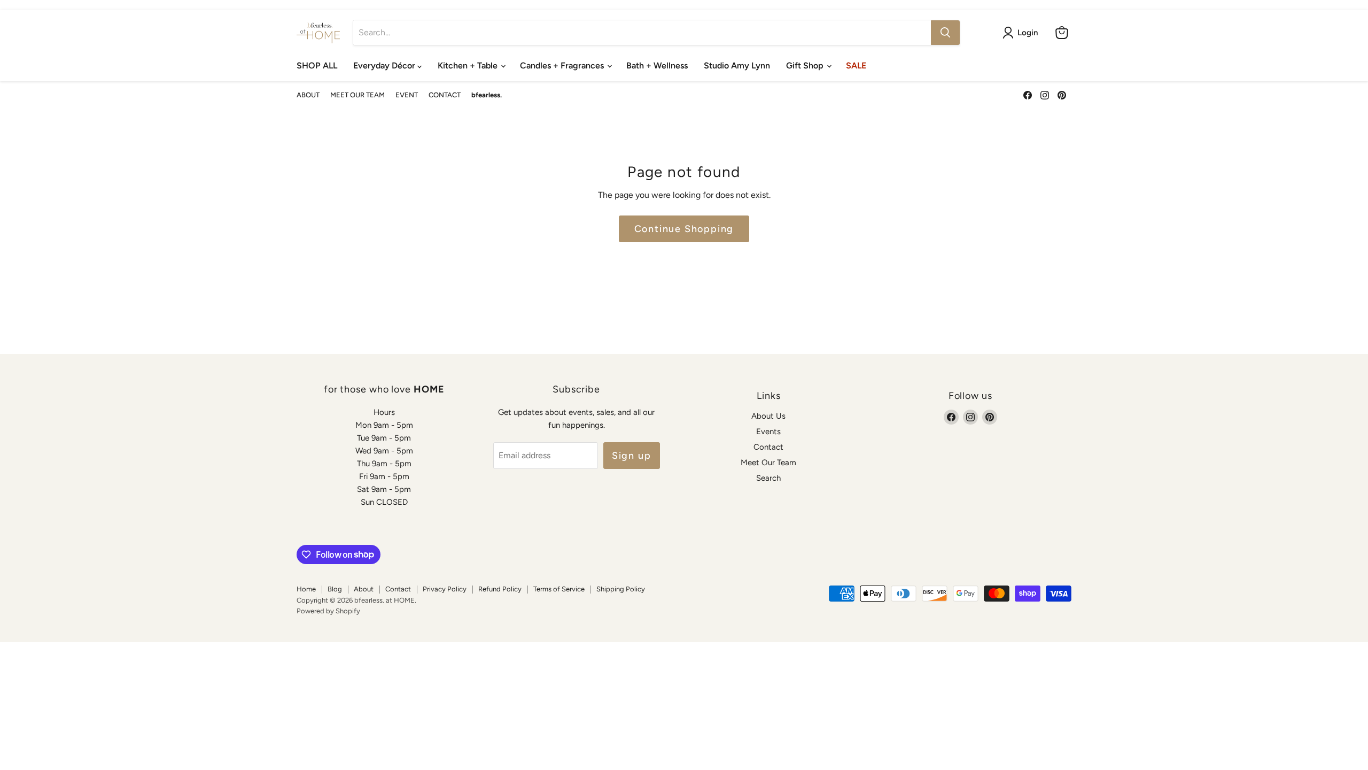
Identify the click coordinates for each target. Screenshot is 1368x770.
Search (768, 478)
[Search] (945, 32)
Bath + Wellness (657, 65)
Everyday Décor (385, 65)
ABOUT (308, 95)
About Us (768, 416)
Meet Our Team (768, 462)
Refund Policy (500, 589)
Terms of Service (559, 589)
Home (306, 589)
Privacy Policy (445, 589)
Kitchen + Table (469, 65)
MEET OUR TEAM (357, 95)
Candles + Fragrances (563, 65)
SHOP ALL (317, 65)
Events (768, 431)
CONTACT (445, 95)
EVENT (406, 95)
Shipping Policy (620, 589)
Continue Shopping (684, 229)
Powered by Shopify (328, 611)
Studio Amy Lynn (737, 65)
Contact (768, 447)
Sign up (631, 455)
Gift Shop (806, 65)
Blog (335, 589)
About (364, 589)
